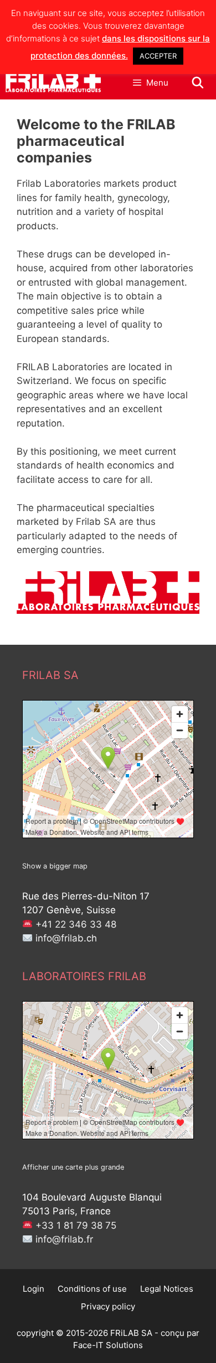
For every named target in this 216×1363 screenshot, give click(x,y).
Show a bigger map (55, 866)
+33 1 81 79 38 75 (75, 1225)
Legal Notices (166, 1288)
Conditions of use (92, 1288)
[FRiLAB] (53, 82)
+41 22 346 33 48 (75, 924)
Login (33, 1288)
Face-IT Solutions (108, 1345)
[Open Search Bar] (197, 82)
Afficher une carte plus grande (73, 1167)
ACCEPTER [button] (158, 55)
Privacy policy (108, 1306)
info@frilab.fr (64, 1239)
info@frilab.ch (66, 938)
